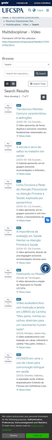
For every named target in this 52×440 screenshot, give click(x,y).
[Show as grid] (13, 84)
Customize (6, 429)
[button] (13, 10)
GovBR (5, 3)
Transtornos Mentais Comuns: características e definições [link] (31, 113)
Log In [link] (40, 10)
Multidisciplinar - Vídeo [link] (17, 24)
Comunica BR (22, 3)
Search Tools (39, 83)
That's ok (37, 435)
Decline (13, 435)
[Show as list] (7, 84)
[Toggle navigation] (47, 10)
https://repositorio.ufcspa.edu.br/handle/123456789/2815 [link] (25, 43)
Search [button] (42, 73)
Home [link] (5, 17)
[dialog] (26, 426)
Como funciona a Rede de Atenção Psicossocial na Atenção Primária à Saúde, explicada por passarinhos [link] (31, 193)
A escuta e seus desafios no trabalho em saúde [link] (30, 151)
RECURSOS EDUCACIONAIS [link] (26, 17)
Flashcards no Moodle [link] (30, 274)
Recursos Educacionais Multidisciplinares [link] (20, 21)
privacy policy (37, 425)
